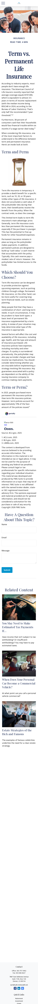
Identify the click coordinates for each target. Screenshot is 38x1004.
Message (6, 550)
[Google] (22, 988)
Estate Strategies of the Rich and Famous (17, 732)
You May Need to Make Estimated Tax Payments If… (17, 627)
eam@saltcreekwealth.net (19, 985)
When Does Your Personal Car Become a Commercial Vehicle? (18, 683)
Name (4, 524)
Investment (19, 1001)
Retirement (19, 998)
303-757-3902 (21, 971)
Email (4, 537)
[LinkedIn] (18, 988)
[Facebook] (15, 988)
